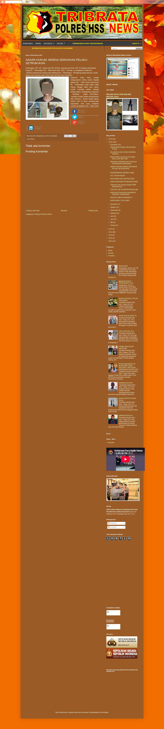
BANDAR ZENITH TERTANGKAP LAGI (126, 282)
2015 (111, 229)
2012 (111, 238)
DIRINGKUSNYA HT (126, 415)
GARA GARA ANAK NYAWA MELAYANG (124, 182)
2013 (111, 235)
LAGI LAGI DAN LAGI (126, 331)
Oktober (113, 207)
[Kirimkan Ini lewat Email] (65, 136)
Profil (38, 43)
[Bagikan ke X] (70, 136)
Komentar (112, 527)
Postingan (113, 523)
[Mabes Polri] (121, 647)
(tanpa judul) (123, 266)
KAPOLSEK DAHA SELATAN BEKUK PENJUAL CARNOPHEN (123, 193)
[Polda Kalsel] (121, 658)
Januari (113, 225)
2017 (111, 139)
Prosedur (111, 256)
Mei (111, 222)
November (114, 204)
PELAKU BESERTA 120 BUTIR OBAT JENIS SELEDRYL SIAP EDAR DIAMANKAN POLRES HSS (128, 366)
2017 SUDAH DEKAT (117, 176)
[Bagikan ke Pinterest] (75, 136)
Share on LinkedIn (38, 128)
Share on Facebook (81, 111)
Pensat (110, 253)
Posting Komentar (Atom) (43, 214)
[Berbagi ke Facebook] (72, 136)
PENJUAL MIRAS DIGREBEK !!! (121, 197)
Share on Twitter (81, 116)
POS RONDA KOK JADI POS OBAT (122, 179)
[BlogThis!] (67, 136)
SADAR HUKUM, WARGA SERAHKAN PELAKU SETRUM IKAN (123, 167)
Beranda (28, 43)
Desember (114, 145)
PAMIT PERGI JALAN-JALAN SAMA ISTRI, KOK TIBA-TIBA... (122, 158)
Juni (112, 219)
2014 (111, 232)
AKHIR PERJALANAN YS (128, 316)
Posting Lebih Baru (33, 211)
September (114, 210)
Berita (32, 139)
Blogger (105, 712)
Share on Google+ (81, 122)
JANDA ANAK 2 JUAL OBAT (120, 200)
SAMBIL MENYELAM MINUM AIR (126, 347)
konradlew (85, 712)
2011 (111, 241)
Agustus (113, 213)
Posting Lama (93, 211)
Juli (111, 216)
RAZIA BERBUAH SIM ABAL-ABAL (122, 173)
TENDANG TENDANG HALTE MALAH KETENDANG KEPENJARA (123, 162)
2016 (111, 142)
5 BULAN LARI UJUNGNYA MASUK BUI (124, 189)
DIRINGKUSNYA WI (125, 383)
